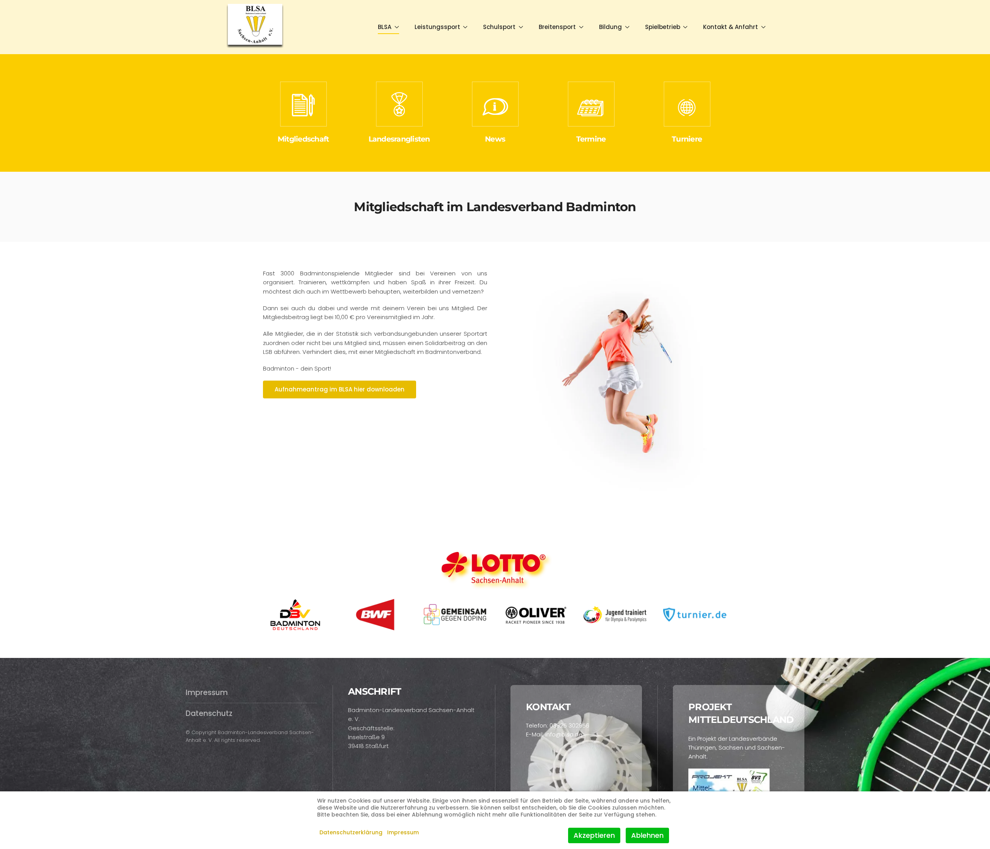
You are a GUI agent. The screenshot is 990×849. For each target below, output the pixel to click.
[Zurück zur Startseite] (255, 27)
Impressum (207, 692)
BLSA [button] (384, 27)
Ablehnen (647, 835)
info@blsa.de (563, 734)
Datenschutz (209, 713)
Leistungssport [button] (437, 27)
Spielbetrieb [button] (662, 27)
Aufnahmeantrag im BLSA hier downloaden (340, 389)
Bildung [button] (610, 27)
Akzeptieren (594, 835)
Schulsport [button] (499, 27)
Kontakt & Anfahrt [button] (730, 27)
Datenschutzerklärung (350, 832)
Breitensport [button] (557, 27)
